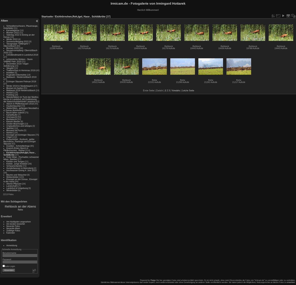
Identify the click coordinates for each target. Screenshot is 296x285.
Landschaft (11, 186)
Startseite (47, 16)
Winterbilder (12, 190)
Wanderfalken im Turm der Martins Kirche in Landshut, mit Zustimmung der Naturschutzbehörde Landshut (20, 99)
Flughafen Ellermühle (16, 75)
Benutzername (9, 253)
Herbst (9, 92)
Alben (4, 20)
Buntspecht (11, 119)
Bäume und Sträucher (16, 175)
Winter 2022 (12, 39)
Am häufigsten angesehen (18, 222)
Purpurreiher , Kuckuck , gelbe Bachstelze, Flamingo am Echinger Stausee (19, 141)
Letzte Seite (188, 90)
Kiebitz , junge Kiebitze (17, 164)
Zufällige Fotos (13, 230)
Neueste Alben (13, 228)
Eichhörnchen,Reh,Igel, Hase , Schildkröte (80, 16)
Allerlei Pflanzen (14, 184)
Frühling (10, 95)
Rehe (20, 209)
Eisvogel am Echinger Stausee (20, 135)
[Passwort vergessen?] (34, 271)
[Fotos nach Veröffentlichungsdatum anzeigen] (288, 16)
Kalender (10, 233)
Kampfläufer (12, 115)
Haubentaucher (13, 106)
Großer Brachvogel (15, 124)
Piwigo (153, 280)
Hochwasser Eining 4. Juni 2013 (21, 170)
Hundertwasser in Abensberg (19, 168)
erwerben (291, 282)
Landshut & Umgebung (17, 188)
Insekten (10, 72)
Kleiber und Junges (15, 161)
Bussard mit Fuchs (14, 130)
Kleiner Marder (13, 121)
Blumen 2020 (12, 48)
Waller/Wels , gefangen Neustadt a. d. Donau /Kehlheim (21, 109)
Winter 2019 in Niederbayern (19, 86)
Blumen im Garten (14, 88)
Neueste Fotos (13, 226)
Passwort (7, 259)
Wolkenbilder (12, 177)
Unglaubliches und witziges (19, 126)
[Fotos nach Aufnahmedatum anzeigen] (293, 16)
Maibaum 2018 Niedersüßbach (20, 90)
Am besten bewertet (15, 224)
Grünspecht (11, 117)
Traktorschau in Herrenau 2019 (20, 70)
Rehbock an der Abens (20, 206)
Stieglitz (10, 68)
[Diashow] (283, 16)
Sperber (10, 128)
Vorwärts (176, 90)
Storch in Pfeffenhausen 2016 (20, 104)
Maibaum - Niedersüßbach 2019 (21, 77)
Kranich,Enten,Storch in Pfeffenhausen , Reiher (15, 149)
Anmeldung (11, 245)
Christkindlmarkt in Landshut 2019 (22, 55)
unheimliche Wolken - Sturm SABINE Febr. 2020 (18, 60)
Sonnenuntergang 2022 (17, 41)
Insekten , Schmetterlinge (18, 146)
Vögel (9, 137)
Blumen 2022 (12, 32)
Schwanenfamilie (14, 166)
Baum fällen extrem (15, 112)
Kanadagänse (13, 30)
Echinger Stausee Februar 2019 (21, 81)
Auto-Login (10, 266)
